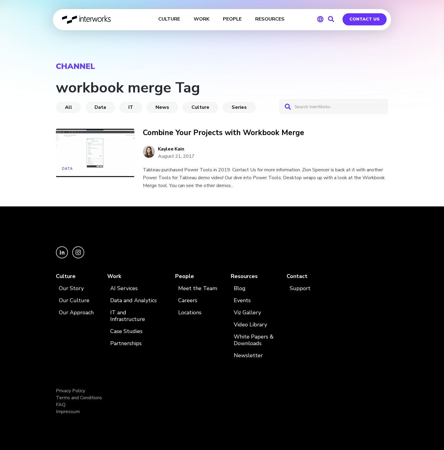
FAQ (61, 404)
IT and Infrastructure (127, 316)
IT (130, 107)
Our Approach (76, 312)
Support (300, 288)
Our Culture (74, 300)
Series (239, 107)
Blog (240, 288)
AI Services (124, 288)
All (68, 107)
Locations (189, 312)
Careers (187, 300)
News (162, 107)
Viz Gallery (247, 312)
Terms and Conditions (79, 397)
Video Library (250, 324)
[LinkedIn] (62, 256)
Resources (244, 276)
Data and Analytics (133, 300)
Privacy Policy (70, 390)
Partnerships (126, 343)
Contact (297, 276)
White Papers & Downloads (254, 340)
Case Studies (126, 331)
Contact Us (364, 19)
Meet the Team (197, 288)
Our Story (71, 288)
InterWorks (87, 19)
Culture (200, 107)
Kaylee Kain (171, 149)
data (100, 107)
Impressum (68, 411)
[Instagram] (78, 256)
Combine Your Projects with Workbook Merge (223, 133)
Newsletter (248, 355)
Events (242, 300)
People (184, 276)
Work (114, 276)
